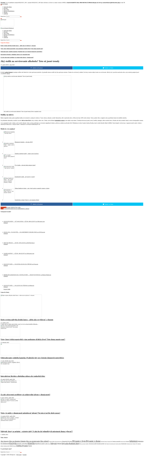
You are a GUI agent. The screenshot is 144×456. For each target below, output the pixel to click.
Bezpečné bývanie (67, 441)
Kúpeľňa (31, 443)
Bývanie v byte (79, 441)
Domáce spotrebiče (116, 441)
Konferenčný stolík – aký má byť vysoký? (25, 176)
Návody (5, 12)
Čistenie (30, 445)
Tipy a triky (6, 9)
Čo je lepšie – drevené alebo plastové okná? (25, 165)
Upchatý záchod (118, 443)
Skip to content (4, 4)
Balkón (53, 441)
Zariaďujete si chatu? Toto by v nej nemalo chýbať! (27, 200)
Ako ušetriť (44, 441)
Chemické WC (109, 441)
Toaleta (107, 443)
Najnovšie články (8, 7)
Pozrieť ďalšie (7, 289)
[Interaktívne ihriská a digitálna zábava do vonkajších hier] (10, 373)
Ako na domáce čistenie (17, 441)
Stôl (21, 208)
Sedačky (87, 443)
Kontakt (24, 454)
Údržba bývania (22, 446)
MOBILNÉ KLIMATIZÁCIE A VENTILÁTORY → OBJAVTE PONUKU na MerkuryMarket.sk (27, 275)
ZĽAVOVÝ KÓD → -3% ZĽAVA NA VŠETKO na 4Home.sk (19, 285)
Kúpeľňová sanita (39, 443)
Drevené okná (123, 441)
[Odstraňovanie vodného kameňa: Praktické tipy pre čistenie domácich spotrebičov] (10, 354)
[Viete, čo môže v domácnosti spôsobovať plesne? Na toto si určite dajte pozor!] (10, 410)
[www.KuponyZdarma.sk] (7, 28)
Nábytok (10, 208)
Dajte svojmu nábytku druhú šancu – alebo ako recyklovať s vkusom (18, 45)
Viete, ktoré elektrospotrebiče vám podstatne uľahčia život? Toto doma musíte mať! (22, 48)
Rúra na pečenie (83, 443)
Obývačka (65, 443)
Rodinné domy (74, 443)
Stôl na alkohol (25, 208)
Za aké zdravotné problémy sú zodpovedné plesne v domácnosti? (17, 57)
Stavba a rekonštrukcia (9, 11)
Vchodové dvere (129, 443)
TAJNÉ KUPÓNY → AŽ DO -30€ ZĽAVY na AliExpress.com (19, 253)
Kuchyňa (12, 443)
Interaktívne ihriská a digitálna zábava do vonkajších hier (15, 54)
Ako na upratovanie (33, 441)
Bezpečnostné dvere (58, 441)
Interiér (127, 441)
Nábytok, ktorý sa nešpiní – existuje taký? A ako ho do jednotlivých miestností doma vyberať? (37, 431)
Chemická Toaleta (104, 441)
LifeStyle (6, 13)
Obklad (59, 443)
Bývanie (6, 8)
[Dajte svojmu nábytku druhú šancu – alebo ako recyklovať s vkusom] (21, 316)
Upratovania (123, 443)
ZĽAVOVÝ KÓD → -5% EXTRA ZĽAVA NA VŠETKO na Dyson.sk (21, 264)
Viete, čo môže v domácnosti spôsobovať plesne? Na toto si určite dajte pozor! (30, 413)
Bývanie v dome (93, 441)
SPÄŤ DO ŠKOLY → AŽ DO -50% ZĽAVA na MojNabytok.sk (19, 242)
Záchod (11, 445)
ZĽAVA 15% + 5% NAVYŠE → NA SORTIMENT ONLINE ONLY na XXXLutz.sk (24, 232)
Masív (49, 443)
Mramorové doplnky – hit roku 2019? (24, 142)
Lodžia (46, 443)
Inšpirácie (133, 441)
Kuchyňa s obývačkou (22, 443)
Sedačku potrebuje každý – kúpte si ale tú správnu (27, 153)
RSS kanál (18, 454)
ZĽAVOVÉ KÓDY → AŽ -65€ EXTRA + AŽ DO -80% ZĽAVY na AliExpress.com (24, 221)
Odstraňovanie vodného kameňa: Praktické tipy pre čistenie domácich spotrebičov (21, 51)
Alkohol (6, 208)
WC (136, 443)
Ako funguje (5, 441)
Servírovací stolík (16, 208)
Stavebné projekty (100, 443)
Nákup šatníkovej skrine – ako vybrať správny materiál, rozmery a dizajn (32, 188)
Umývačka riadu (112, 443)
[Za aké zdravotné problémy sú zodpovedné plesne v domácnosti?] (10, 391)
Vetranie (134, 443)
